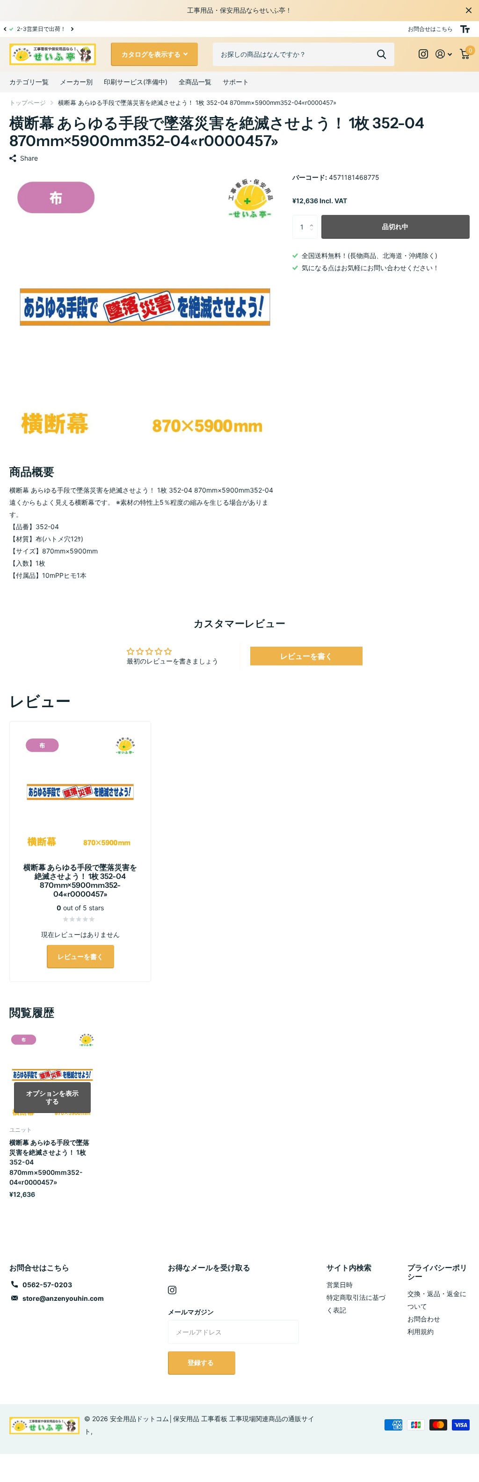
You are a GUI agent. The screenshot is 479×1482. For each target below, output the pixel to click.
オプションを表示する (52, 1097)
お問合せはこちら (430, 28)
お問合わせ (423, 1319)
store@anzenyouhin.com (63, 1298)
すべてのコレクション (29, 82)
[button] (4, 29)
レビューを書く (306, 656)
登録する (201, 1362)
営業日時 (340, 1285)
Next (72, 28)
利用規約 (420, 1331)
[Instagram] (172, 1290)
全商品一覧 (195, 82)
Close (468, 10)
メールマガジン (191, 1312)
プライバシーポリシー (437, 1272)
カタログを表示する (152, 54)
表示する (381, 54)
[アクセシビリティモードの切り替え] (465, 29)
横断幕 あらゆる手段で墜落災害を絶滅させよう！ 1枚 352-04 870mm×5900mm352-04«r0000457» (49, 1162)
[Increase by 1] (314, 218)
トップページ (27, 102)
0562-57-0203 (47, 1285)
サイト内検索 (349, 1267)
